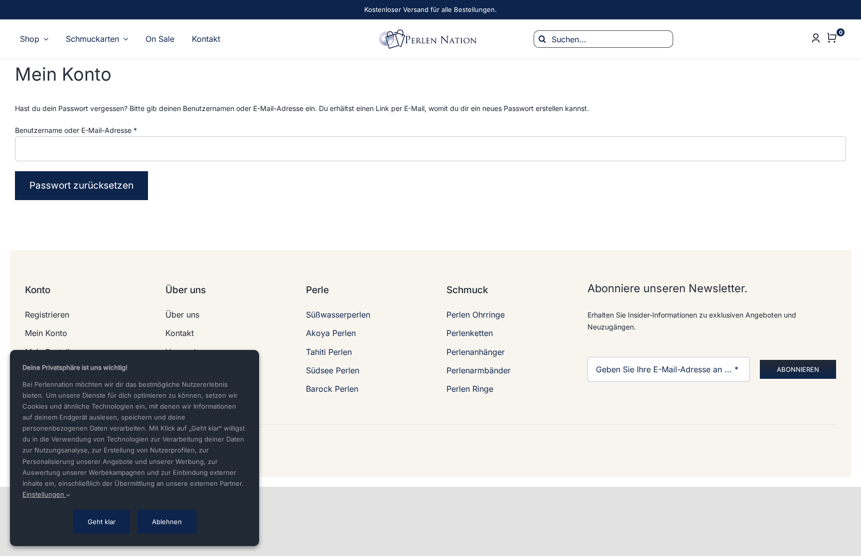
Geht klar (102, 522)
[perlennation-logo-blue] (430, 32)
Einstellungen (44, 494)
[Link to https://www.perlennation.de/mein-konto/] (816, 38)
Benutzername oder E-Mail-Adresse (76, 130)
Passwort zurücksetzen (81, 185)
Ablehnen (167, 522)
